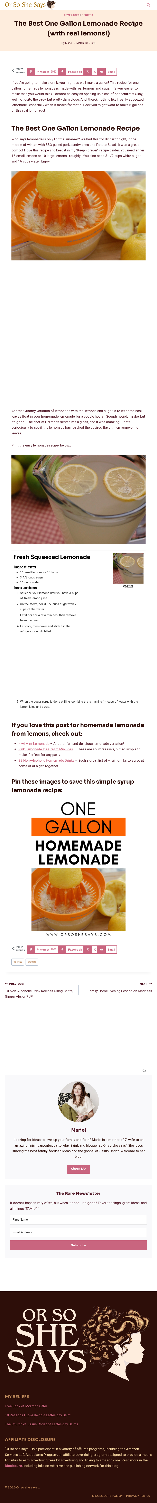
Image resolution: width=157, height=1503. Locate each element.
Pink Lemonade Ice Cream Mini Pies (45, 749)
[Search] (144, 1070)
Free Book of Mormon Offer (26, 1406)
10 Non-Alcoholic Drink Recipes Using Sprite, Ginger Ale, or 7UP (39, 990)
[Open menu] (139, 5)
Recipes (87, 15)
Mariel (68, 43)
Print (130, 586)
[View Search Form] (148, 5)
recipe (31, 962)
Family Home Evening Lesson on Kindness (120, 988)
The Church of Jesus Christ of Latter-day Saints (41, 1424)
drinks (17, 962)
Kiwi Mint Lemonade (33, 743)
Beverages (72, 15)
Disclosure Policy (107, 1496)
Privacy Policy (138, 1496)
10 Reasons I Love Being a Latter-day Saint (38, 1415)
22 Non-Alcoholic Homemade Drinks (46, 760)
